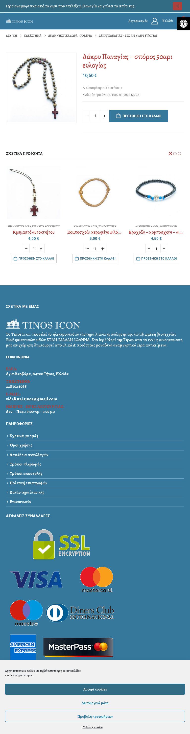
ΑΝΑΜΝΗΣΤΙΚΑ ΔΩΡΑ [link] (19, 226)
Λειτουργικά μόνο (95, 702)
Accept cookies (95, 689)
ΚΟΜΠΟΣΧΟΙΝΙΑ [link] (107, 226)
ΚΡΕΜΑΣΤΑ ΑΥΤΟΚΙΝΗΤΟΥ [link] (46, 226)
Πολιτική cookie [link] (93, 727)
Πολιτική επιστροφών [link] (28, 483)
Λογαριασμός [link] (137, 21)
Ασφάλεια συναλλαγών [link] (29, 455)
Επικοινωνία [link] (20, 502)
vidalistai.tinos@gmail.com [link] (31, 399)
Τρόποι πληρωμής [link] (25, 464)
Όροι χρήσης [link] (21, 445)
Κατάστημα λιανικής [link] (27, 492)
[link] (183, 23)
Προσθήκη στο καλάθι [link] (36, 258)
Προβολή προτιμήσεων (95, 716)
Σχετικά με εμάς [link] (24, 436)
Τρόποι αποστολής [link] (26, 473)
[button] (170, 154)
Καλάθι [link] (167, 21)
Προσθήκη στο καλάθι (141, 116)
